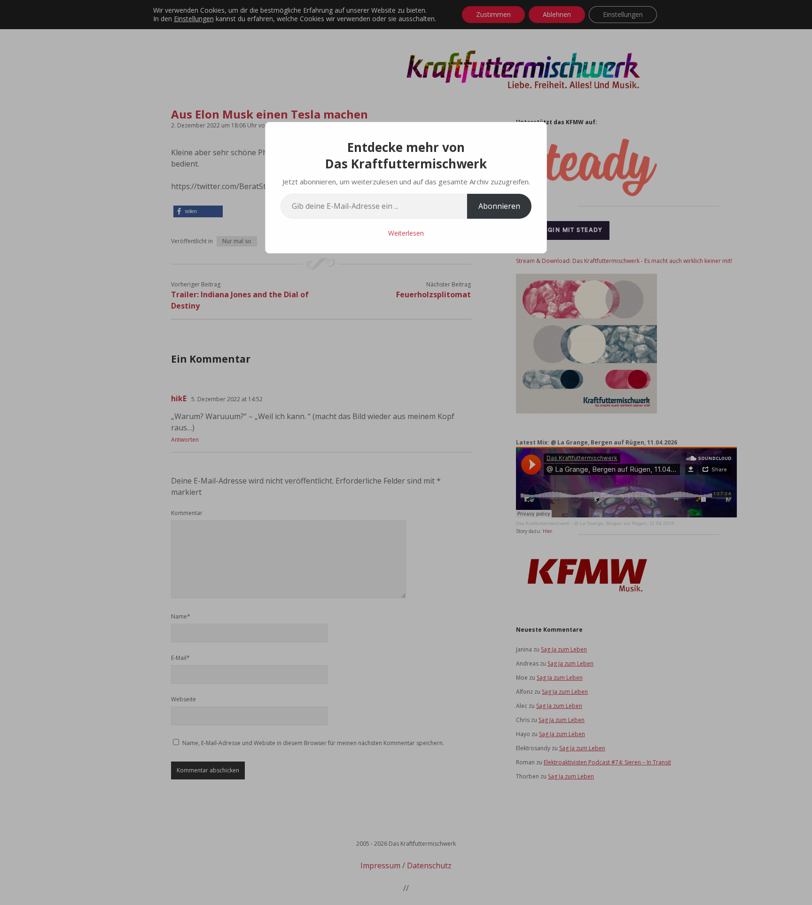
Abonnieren (499, 206)
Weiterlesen (406, 233)
